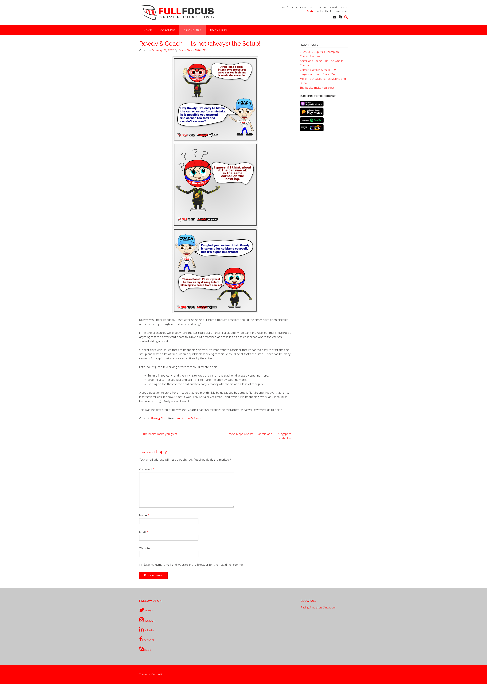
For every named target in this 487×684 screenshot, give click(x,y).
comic (180, 418)
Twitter (148, 611)
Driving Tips (192, 30)
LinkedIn (149, 630)
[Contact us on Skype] (340, 16)
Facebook (148, 640)
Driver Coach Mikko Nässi (193, 50)
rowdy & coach (194, 418)
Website (144, 548)
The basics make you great (158, 434)
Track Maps (218, 30)
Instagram (150, 620)
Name (144, 515)
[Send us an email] (334, 16)
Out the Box (158, 674)
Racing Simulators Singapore (318, 607)
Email (143, 532)
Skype (147, 649)
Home (147, 30)
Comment (146, 469)
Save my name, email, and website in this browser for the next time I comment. (194, 564)
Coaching (167, 30)
